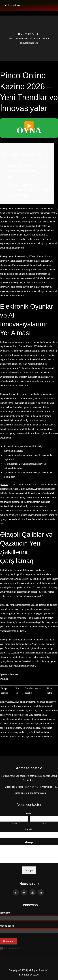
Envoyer (29, 870)
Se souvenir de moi (12, 948)
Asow (36, 974)
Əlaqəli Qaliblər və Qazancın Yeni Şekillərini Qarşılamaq (28, 190)
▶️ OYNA (29, 128)
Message (29, 842)
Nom (29, 813)
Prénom (14, 823)
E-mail (29, 829)
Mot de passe (7, 925)
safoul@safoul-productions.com (30, 793)
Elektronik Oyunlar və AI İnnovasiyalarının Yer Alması (27, 171)
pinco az (4, 484)
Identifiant (5, 912)
